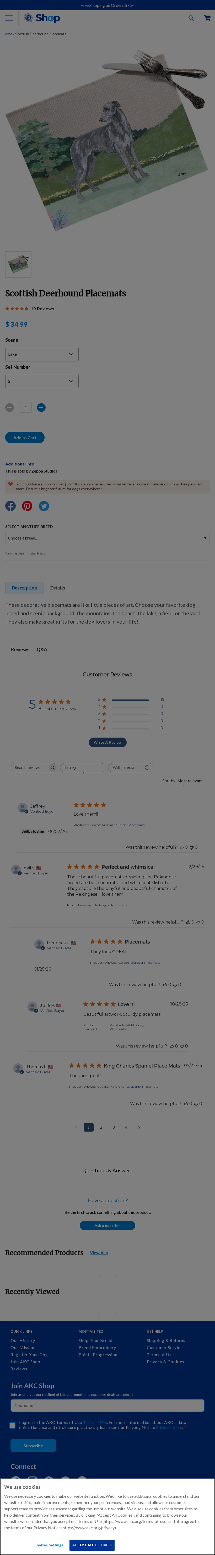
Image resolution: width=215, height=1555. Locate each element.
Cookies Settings (48, 1545)
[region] (107, 1517)
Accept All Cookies (92, 1545)
